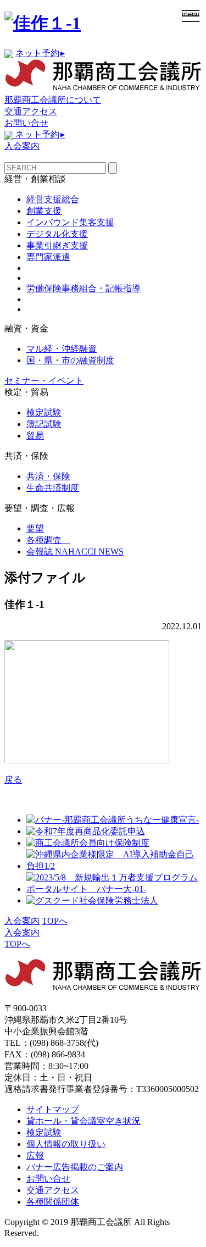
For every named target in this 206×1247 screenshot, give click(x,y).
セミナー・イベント (43, 380)
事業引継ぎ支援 (57, 245)
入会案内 (22, 146)
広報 (35, 1155)
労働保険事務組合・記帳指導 (83, 288)
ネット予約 (40, 53)
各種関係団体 (52, 1201)
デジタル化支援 (57, 234)
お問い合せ (26, 123)
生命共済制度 (52, 487)
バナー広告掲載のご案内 (74, 1167)
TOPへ (55, 920)
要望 (35, 528)
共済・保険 (48, 476)
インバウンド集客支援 (70, 222)
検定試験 (44, 412)
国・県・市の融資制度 (70, 360)
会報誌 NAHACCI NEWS (75, 551)
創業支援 (44, 210)
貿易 (35, 435)
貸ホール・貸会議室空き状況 (83, 1121)
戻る (13, 779)
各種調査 (48, 540)
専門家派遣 (48, 257)
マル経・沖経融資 (61, 348)
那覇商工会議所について (52, 99)
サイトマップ (52, 1109)
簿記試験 (44, 424)
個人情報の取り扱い (65, 1144)
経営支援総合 (52, 199)
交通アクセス (30, 111)
